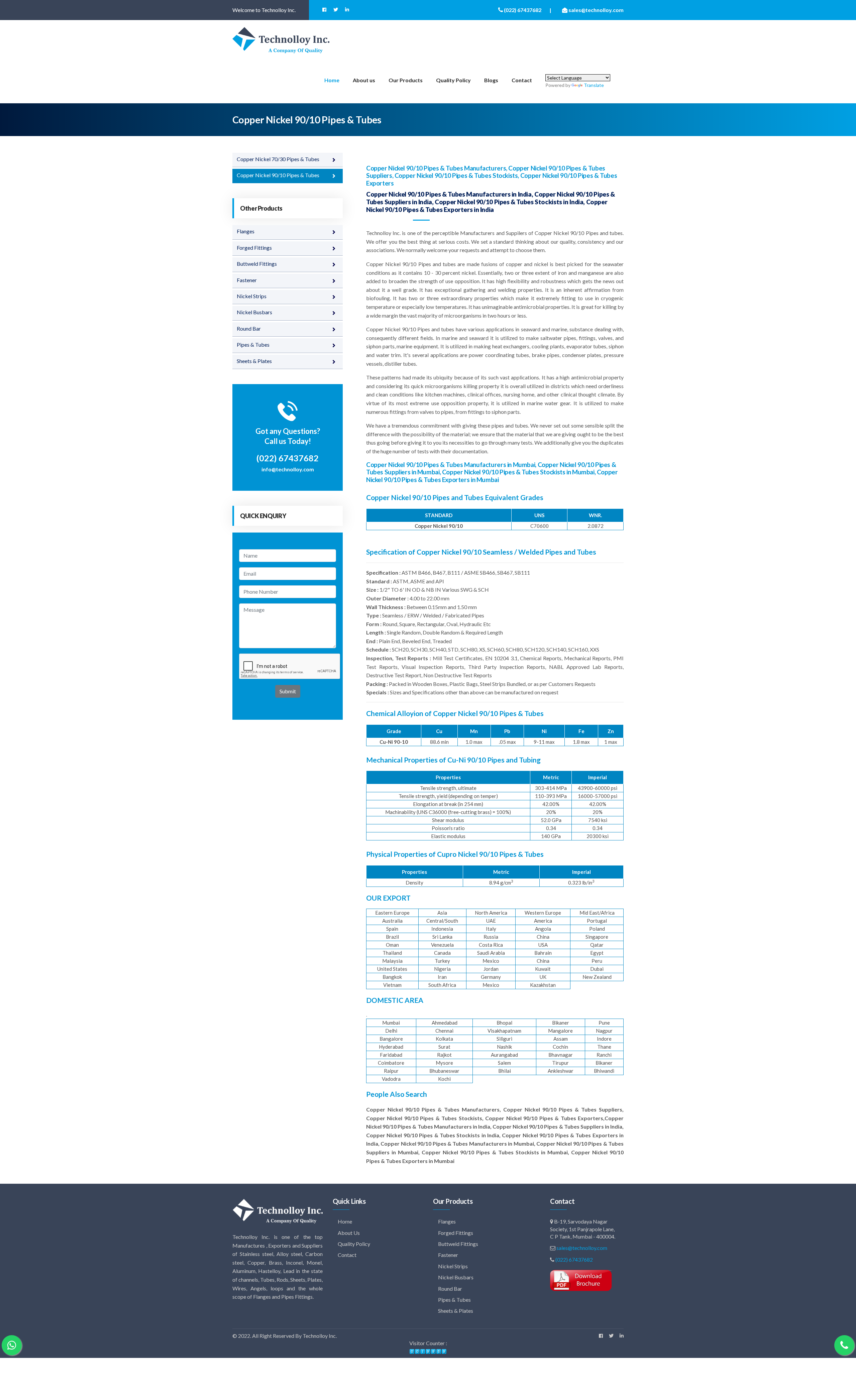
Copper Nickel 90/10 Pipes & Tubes (278, 175)
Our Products (406, 80)
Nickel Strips (251, 296)
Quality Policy (453, 80)
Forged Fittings (254, 247)
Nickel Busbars (254, 312)
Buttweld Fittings (257, 263)
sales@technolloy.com (581, 1248)
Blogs (491, 80)
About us (364, 80)
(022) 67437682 (574, 1259)
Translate (594, 85)
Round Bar (249, 328)
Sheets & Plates (254, 361)
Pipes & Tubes (253, 344)
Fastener (247, 280)
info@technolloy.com (287, 469)
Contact (522, 80)
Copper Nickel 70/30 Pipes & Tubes (278, 159)
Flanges (245, 231)
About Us (348, 1233)
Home (331, 80)
